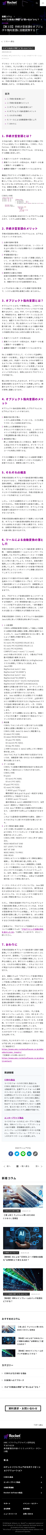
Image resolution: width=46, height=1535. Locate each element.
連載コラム (7, 16)
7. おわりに (12, 123)
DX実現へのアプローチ (14, 1380)
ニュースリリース (10, 1514)
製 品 (6, 1459)
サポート (7, 1503)
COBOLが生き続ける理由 (15, 1373)
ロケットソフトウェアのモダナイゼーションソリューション (22, 1468)
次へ (37, 1166)
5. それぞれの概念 (14, 115)
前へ (9, 1166)
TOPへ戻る (38, 1425)
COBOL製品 (9, 1079)
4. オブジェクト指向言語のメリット (21, 111)
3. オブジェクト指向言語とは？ (20, 107)
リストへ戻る (9, 41)
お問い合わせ (28, 1514)
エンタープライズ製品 (14, 1117)
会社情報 (7, 1508)
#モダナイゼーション (34, 56)
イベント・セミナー (30, 1503)
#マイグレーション (20, 56)
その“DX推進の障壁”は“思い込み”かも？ (20, 19)
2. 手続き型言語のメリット (18, 103)
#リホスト (5, 58)
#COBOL (5, 56)
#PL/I (11, 56)
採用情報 (26, 1508)
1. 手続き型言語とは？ (16, 99)
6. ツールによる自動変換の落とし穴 (21, 119)
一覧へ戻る (25, 1166)
